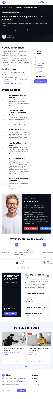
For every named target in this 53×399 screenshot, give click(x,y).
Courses (11, 7)
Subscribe (21, 390)
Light (38, 2)
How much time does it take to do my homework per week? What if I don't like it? (35, 307)
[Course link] (14, 339)
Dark (45, 2)
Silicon (8, 2)
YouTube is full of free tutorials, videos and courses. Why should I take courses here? (35, 276)
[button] (22, 267)
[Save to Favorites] (23, 334)
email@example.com (37, 384)
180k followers (47, 228)
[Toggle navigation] (50, 2)
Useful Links (35, 375)
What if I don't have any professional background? (34, 294)
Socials (34, 378)
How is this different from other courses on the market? (35, 300)
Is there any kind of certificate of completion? (33, 314)
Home (5, 7)
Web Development (14, 12)
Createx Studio (16, 396)
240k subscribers (32, 228)
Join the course (41, 81)
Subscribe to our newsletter (8, 388)
